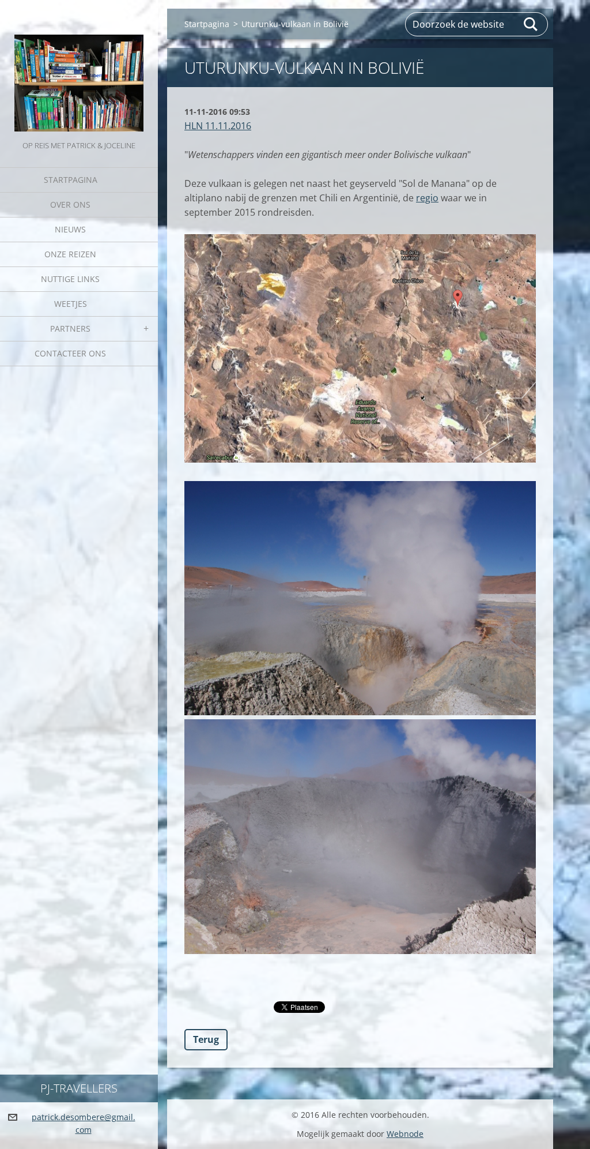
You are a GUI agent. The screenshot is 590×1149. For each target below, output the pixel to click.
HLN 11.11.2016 (217, 125)
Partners (70, 328)
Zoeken (531, 24)
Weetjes (70, 303)
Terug (206, 1039)
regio (427, 197)
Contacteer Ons (70, 353)
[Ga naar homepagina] (79, 69)
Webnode (405, 1133)
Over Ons (70, 204)
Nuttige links (70, 278)
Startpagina (70, 179)
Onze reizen (70, 254)
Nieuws (70, 229)
